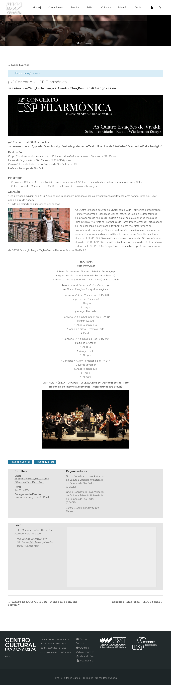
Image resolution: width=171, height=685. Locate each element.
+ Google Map (31, 545)
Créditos (84, 647)
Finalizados (21, 497)
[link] (159, 7)
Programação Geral (38, 497)
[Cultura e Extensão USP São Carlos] (14, 7)
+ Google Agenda (20, 462)
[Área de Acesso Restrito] (151, 7)
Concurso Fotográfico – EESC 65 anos (137, 601)
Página (87, 43)
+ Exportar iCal (45, 462)
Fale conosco (86, 652)
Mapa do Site (87, 656)
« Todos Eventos (18, 65)
